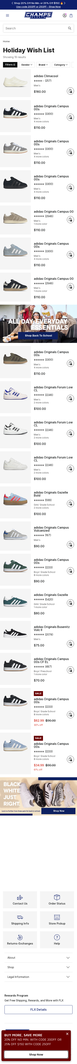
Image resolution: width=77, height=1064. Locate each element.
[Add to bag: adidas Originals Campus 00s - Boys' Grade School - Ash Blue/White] (70, 759)
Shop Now (36, 1054)
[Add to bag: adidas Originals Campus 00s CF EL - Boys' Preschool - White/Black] (70, 670)
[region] (38, 5)
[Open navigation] (7, 15)
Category (59, 64)
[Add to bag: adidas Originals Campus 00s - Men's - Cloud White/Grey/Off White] (70, 152)
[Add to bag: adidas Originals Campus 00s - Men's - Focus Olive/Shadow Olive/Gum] (70, 363)
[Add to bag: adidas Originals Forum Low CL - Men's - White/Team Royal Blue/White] (70, 398)
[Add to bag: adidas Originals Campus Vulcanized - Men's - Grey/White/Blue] (70, 544)
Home (6, 41)
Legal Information (18, 976)
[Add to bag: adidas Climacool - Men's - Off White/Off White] (70, 91)
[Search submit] (70, 28)
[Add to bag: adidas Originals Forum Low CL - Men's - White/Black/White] (70, 433)
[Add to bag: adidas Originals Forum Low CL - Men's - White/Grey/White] (70, 468)
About (11, 957)
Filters (9, 64)
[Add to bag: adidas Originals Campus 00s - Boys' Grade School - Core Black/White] (70, 714)
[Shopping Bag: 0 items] (71, 15)
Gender (25, 64)
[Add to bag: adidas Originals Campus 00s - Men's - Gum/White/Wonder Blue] (70, 254)
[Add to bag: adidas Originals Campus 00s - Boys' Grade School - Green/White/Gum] (70, 570)
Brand (42, 64)
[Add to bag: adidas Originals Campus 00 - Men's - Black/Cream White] (70, 286)
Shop (10, 967)
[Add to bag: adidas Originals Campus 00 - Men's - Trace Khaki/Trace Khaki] (70, 219)
